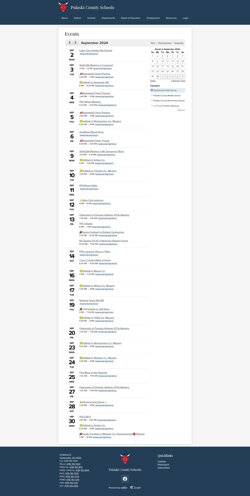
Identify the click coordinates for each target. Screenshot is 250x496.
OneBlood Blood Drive (91, 132)
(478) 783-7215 (72, 479)
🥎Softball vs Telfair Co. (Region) (96, 317)
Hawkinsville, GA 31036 (70, 457)
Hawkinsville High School (165, 90)
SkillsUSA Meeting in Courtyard (96, 65)
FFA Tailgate (86, 223)
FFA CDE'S (85, 417)
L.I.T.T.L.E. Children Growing (166, 105)
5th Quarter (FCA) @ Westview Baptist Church (103, 241)
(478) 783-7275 (72, 476)
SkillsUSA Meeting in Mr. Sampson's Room (101, 151)
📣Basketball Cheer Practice (94, 74)
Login (136, 487)
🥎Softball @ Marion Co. (92, 271)
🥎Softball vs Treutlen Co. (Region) (98, 171)
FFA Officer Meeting (90, 102)
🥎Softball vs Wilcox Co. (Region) (97, 285)
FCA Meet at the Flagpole (93, 372)
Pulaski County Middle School (167, 95)
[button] (64, 18)
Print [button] (153, 42)
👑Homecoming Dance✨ (93, 402)
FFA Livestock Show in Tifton (94, 251)
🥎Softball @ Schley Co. (92, 160)
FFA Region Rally (88, 185)
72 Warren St (65, 454)
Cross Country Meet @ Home (95, 260)
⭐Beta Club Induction (91, 200)
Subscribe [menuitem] (178, 42)
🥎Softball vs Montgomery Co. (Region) (100, 343)
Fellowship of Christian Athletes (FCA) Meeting (104, 215)
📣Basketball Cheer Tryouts (94, 140)
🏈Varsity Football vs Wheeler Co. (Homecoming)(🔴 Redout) (112, 434)
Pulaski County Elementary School (169, 100)
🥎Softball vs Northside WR (94, 82)
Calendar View (178, 80)
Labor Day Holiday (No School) (95, 50)
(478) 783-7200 (73, 464)
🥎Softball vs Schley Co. (92, 425)
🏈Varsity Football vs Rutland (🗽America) (101, 232)
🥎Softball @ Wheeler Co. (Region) (98, 358)
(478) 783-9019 (82, 470)
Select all (181, 110)
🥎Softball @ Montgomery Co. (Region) (100, 121)
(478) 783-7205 (72, 473)
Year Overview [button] (164, 42)
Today (153, 80)
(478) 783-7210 (71, 482)
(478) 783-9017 (76, 467)
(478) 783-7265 (71, 485)
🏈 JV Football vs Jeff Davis (94, 309)
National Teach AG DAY (91, 300)
